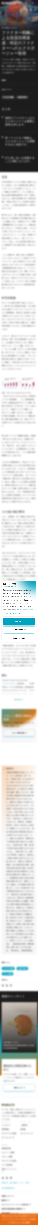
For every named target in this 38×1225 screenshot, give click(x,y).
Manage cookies (19, 638)
